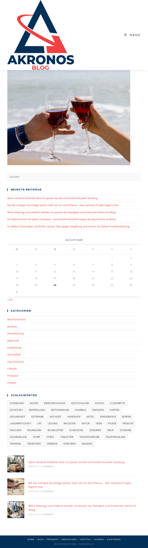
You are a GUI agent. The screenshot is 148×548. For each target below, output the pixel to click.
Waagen (87, 443)
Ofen (99, 423)
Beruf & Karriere (16, 319)
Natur (86, 423)
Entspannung (60, 410)
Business (12, 326)
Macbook (70, 423)
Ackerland (17, 403)
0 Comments (47, 466)
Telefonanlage (115, 437)
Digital (99, 403)
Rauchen (15, 430)
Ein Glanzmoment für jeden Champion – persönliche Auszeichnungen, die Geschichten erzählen (61, 219)
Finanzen (98, 410)
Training (15, 443)
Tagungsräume (90, 437)
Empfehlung (14, 347)
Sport (36, 437)
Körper (126, 416)
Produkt (128, 423)
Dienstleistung (15, 333)
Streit (50, 437)
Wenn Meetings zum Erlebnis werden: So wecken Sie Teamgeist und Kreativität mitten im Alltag (61, 212)
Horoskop (74, 416)
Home (31, 539)
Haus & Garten (15, 361)
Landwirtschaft (20, 423)
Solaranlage (18, 437)
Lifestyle (12, 368)
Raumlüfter (55, 430)
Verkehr (52, 443)
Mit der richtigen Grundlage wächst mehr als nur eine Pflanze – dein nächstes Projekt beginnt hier (63, 205)
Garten (114, 410)
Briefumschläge (54, 403)
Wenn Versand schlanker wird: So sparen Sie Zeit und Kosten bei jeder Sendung (52, 198)
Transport (34, 443)
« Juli (9, 299)
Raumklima (34, 430)
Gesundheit (14, 354)
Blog (41, 539)
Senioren (95, 430)
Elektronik (13, 340)
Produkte (12, 375)
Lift (39, 423)
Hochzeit (56, 416)
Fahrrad (80, 410)
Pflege (112, 423)
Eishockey (16, 410)
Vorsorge (69, 443)
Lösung (53, 423)
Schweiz (11, 382)
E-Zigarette (117, 403)
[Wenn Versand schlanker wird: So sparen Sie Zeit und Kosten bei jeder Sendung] (15, 463)
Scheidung (76, 430)
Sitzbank (125, 430)
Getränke (37, 416)
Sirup (110, 430)
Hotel (90, 416)
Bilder (34, 403)
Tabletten (67, 437)
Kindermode (108, 416)
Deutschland (80, 403)
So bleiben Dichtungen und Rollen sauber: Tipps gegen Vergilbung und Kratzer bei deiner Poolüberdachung (68, 226)
